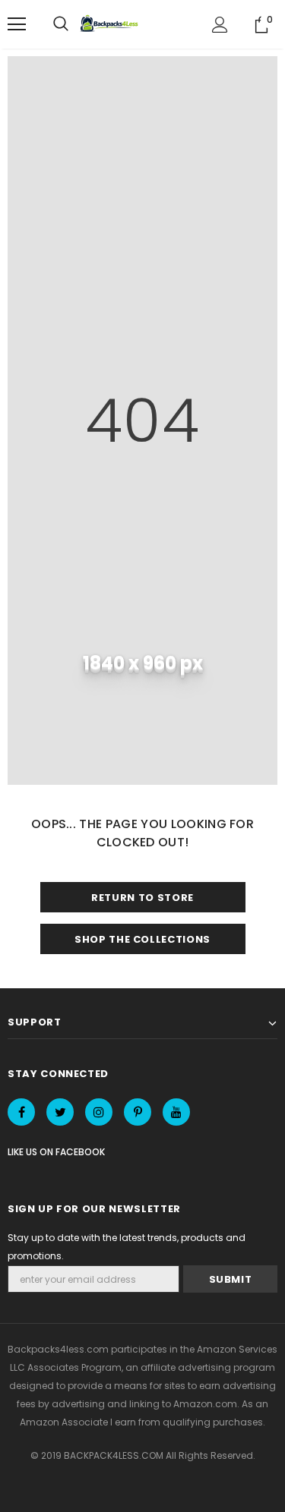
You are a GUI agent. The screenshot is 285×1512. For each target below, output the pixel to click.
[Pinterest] (137, 1112)
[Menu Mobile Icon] (17, 24)
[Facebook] (21, 1112)
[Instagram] (98, 1112)
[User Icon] (220, 25)
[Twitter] (60, 1112)
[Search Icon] (60, 24)
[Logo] (110, 24)
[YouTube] (176, 1112)
